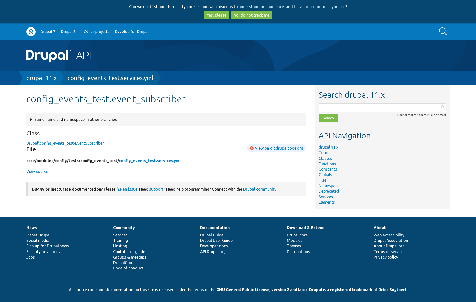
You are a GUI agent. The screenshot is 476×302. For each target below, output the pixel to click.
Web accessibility (389, 235)
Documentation (215, 227)
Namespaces (330, 185)
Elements (327, 202)
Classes (325, 158)
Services (326, 197)
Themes (294, 246)
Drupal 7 (47, 31)
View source (37, 171)
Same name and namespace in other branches (75, 119)
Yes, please (216, 15)
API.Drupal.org (213, 251)
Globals (325, 174)
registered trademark (351, 289)
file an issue (126, 189)
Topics (325, 152)
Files (323, 180)
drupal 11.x (41, 78)
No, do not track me (251, 15)
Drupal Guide (211, 235)
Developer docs (214, 246)
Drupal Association (391, 240)
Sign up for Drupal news (47, 246)
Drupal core (297, 235)
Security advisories (43, 251)
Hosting (120, 246)
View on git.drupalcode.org (279, 148)
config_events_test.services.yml (110, 78)
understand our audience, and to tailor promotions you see (292, 6)
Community (124, 227)
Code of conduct (128, 268)
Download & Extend (306, 227)
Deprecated (329, 191)
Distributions (298, 251)
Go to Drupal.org (31, 31)
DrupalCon (122, 262)
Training (120, 240)
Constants (328, 169)
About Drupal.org (389, 246)
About (380, 227)
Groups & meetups (129, 257)
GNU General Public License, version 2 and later (261, 289)
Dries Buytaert (392, 289)
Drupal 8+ (69, 31)
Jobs (30, 257)
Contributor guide (129, 251)
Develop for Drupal (132, 31)
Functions (327, 164)
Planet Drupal (38, 235)
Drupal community (259, 189)
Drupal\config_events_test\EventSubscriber (65, 143)
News (31, 227)
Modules (294, 240)
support (156, 189)
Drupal (315, 289)
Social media (37, 240)
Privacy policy (386, 257)
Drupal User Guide (216, 240)
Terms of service (388, 251)
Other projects (96, 31)
